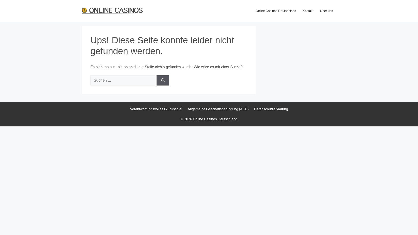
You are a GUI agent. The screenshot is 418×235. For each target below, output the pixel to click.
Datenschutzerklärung (271, 109)
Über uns (326, 11)
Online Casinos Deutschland (276, 11)
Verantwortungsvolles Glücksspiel (156, 109)
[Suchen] (163, 80)
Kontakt (308, 11)
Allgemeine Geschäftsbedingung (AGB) (218, 109)
